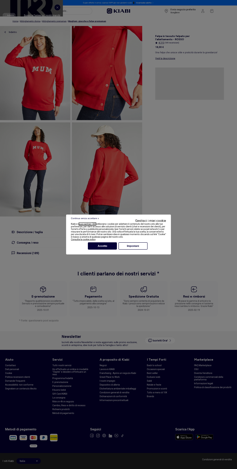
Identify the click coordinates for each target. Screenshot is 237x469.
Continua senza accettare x (85, 218)
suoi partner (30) (87, 224)
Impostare (133, 246)
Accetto (102, 246)
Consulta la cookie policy (83, 239)
